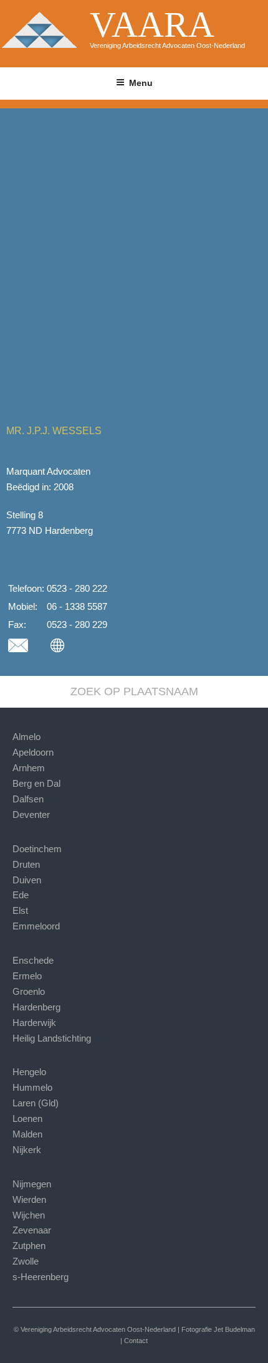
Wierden (29, 1199)
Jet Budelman (234, 1329)
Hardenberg (36, 1007)
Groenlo (28, 991)
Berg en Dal (36, 783)
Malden (27, 1134)
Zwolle (25, 1261)
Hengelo (29, 1071)
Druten (26, 864)
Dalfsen (28, 799)
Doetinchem (37, 848)
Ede (20, 895)
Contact (136, 1340)
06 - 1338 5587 (77, 606)
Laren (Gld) (35, 1103)
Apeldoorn (33, 752)
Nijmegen (31, 1184)
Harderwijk (34, 1022)
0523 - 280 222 (77, 588)
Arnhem (28, 767)
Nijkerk (26, 1149)
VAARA (152, 24)
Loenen (27, 1118)
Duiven (26, 880)
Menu (141, 83)
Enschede (33, 960)
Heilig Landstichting (51, 1038)
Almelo (26, 736)
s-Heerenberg (40, 1276)
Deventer (31, 814)
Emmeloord (36, 926)
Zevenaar (31, 1230)
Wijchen (28, 1215)
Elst (20, 910)
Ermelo (27, 976)
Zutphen (28, 1245)
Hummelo (32, 1087)
